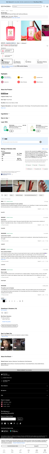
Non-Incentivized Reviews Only (30, 195)
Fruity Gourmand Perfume (20, 363)
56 (20, 301)
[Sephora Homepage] (5, 6)
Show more (3, 107)
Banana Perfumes (4, 365)
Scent (15, 17)
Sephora (10, 361)
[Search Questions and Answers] (2, 313)
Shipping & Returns (6, 67)
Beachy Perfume (10, 363)
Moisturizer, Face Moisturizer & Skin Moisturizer (22, 361)
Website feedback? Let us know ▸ (24, 370)
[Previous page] (1, 301)
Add (11, 131)
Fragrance (3, 10)
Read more (3, 259)
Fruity (13, 17)
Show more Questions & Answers (9, 325)
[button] (20, 43)
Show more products (7, 77)
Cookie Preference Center (19, 442)
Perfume (11, 10)
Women (7, 10)
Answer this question (6, 321)
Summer (18, 17)
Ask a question (11, 16)
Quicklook (4, 128)
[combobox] (27, 6)
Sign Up (20, 419)
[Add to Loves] (47, 46)
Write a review (45, 149)
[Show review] (7, 186)
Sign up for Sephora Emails (7, 416)
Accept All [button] (36, 446)
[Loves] (44, 6)
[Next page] (22, 301)
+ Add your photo (4, 336)
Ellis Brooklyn (4, 12)
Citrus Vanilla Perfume (39, 363)
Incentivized (21, 190)
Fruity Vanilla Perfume (30, 363)
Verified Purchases (19, 195)
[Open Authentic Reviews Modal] (12, 174)
